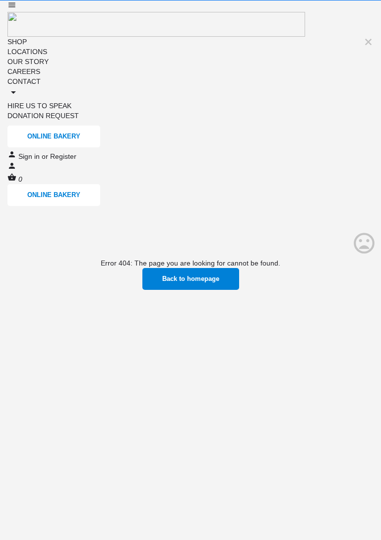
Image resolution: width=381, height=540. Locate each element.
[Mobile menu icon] (190, 6)
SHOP (17, 42)
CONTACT (24, 81)
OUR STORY (28, 62)
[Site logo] (156, 24)
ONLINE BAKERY (53, 136)
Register (63, 156)
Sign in (30, 156)
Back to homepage (190, 278)
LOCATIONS (27, 52)
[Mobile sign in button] (11, 168)
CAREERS (23, 71)
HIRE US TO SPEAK (39, 106)
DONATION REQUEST (43, 116)
